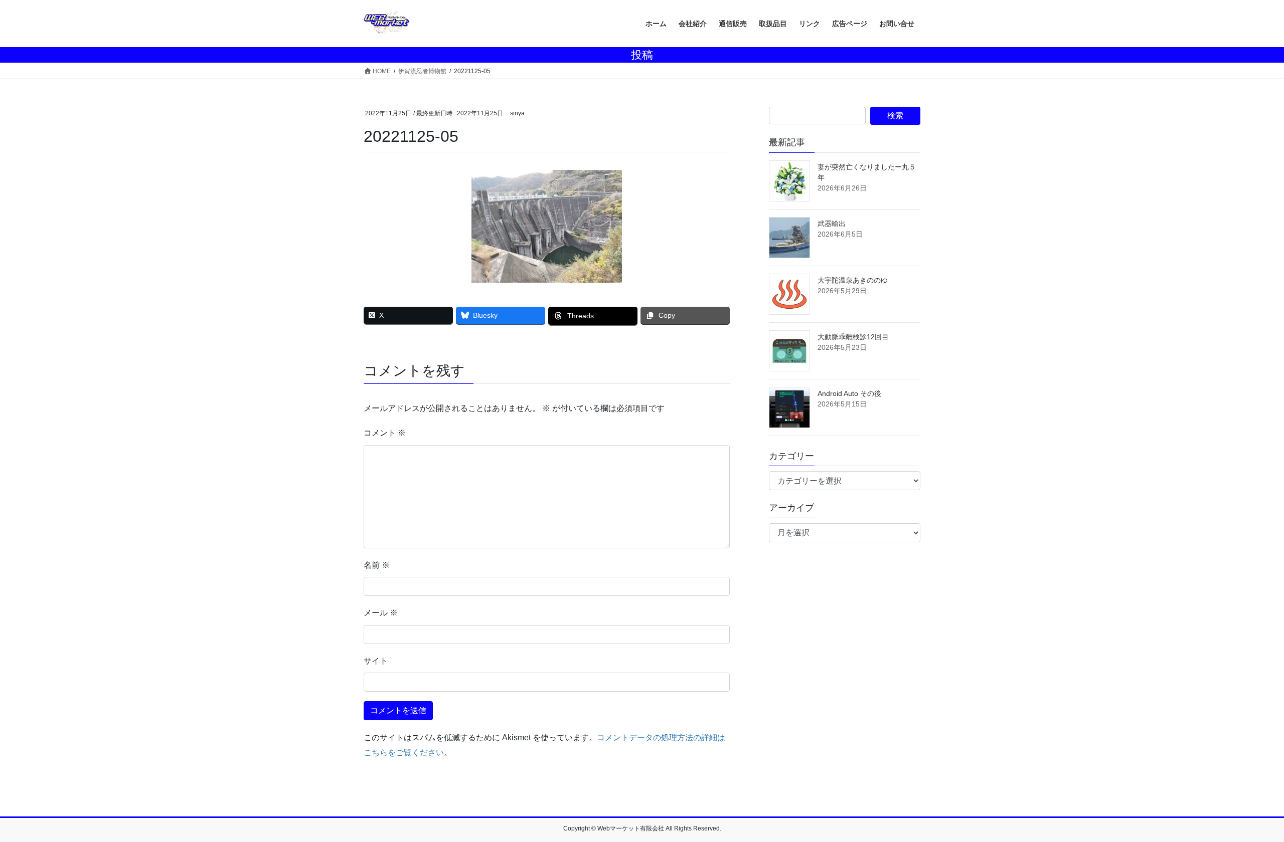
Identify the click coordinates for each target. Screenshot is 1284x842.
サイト (376, 661)
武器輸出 (832, 224)
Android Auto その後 (849, 393)
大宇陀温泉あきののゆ (853, 280)
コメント (385, 433)
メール (381, 612)
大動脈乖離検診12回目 (853, 337)
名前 (377, 565)
